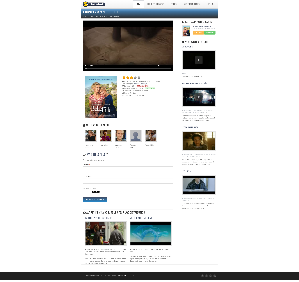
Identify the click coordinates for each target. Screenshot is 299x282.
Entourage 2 (187, 46)
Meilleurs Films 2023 (155, 4)
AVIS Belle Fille (96, 154)
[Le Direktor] (199, 186)
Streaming (210, 32)
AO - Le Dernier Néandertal (141, 217)
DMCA (132, 275)
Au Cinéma (210, 4)
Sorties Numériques (192, 4)
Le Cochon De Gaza (190, 127)
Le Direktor (187, 171)
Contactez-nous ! (122, 275)
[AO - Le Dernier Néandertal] (151, 235)
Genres (174, 4)
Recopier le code (90, 188)
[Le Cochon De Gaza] (199, 142)
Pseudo (86, 165)
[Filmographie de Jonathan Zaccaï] (121, 137)
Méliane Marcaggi (140, 84)
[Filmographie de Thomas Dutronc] (136, 137)
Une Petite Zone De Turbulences (98, 217)
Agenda (138, 4)
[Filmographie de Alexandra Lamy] (91, 137)
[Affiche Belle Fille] (101, 97)
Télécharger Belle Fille (203, 26)
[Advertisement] (136, 102)
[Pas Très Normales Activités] (199, 98)
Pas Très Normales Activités (194, 83)
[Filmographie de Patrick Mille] (151, 137)
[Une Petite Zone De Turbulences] (106, 235)
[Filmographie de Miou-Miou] (106, 137)
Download (199, 32)
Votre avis (87, 176)
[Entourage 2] (199, 61)
